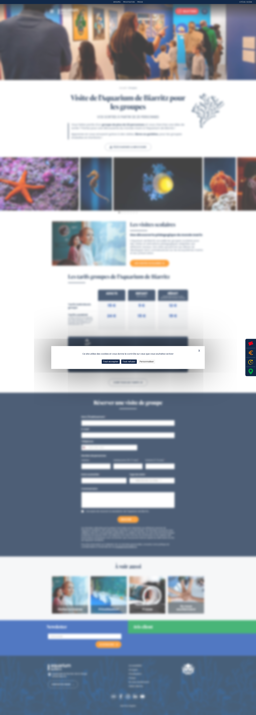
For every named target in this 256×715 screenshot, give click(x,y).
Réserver (250, 343)
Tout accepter (110, 361)
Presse (140, 2)
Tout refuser (129, 361)
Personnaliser (147, 361)
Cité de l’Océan (245, 2)
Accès (250, 371)
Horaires (250, 362)
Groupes (117, 2)
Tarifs (250, 352)
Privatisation (129, 2)
